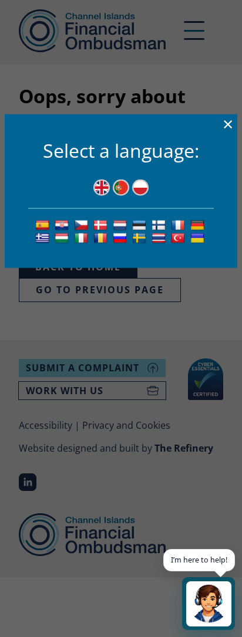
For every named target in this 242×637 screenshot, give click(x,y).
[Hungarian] (63, 238)
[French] (179, 225)
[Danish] (101, 225)
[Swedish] (140, 238)
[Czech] (82, 225)
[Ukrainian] (198, 238)
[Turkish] (179, 238)
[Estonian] (140, 225)
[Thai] (160, 238)
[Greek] (43, 238)
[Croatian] (63, 225)
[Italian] (82, 238)
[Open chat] (208, 603)
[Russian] (121, 238)
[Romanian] (101, 238)
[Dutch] (121, 225)
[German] (198, 225)
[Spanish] (43, 225)
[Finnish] (160, 225)
